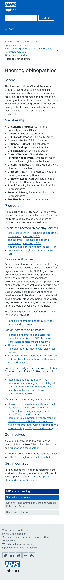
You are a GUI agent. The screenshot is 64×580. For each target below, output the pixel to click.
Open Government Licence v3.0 (20, 547)
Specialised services (16, 45)
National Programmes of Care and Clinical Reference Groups (31, 504)
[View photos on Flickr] (25, 557)
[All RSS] (32, 557)
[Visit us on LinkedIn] (12, 557)
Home (8, 41)
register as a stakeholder (24, 447)
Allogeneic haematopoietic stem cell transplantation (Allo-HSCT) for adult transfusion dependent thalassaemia (29, 338)
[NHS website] (12, 571)
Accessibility (9, 540)
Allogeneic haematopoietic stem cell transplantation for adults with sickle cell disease (31, 349)
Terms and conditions (15, 530)
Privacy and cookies (14, 533)
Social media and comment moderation (25, 537)
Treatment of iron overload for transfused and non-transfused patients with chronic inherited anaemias (32, 359)
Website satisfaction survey (18, 544)
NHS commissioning (27, 41)
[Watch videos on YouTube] (19, 557)
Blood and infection (16, 55)
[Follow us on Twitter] (5, 557)
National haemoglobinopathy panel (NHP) (32, 246)
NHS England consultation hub (33, 457)
